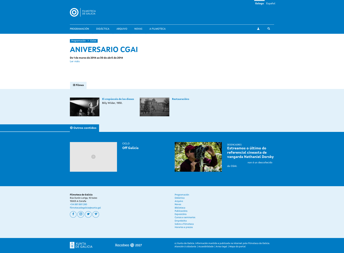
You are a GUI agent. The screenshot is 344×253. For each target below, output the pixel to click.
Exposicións (181, 214)
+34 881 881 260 (78, 204)
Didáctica (102, 29)
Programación (79, 29)
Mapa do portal (237, 246)
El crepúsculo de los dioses (118, 99)
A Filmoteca (157, 29)
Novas (138, 29)
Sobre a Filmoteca (184, 224)
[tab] (78, 85)
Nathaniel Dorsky (237, 162)
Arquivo (121, 29)
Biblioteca (180, 208)
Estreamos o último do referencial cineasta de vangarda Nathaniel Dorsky (250, 153)
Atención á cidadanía (185, 246)
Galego (259, 3)
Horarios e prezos (184, 227)
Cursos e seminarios (185, 217)
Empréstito (181, 221)
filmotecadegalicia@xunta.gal (85, 208)
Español (270, 3)
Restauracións (180, 99)
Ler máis (75, 61)
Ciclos (93, 41)
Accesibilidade (206, 246)
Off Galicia (130, 148)
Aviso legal (221, 246)
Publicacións (181, 211)
